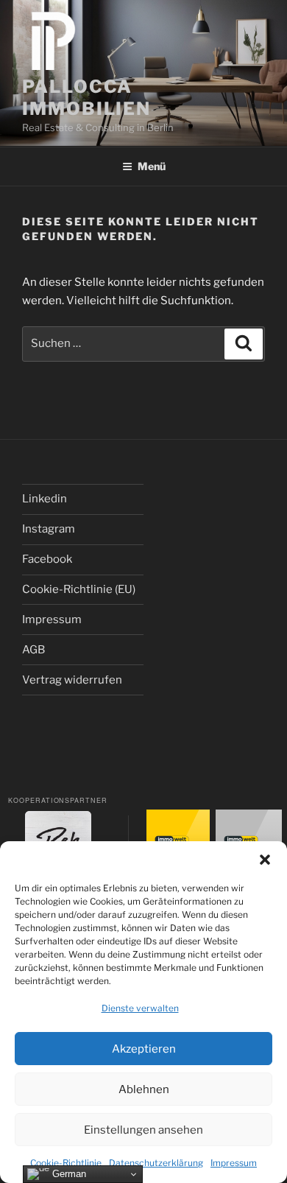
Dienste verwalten (140, 1008)
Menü (152, 166)
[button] (265, 859)
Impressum (233, 1162)
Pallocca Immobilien (86, 97)
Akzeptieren (144, 1049)
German (67, 1173)
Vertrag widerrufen (72, 680)
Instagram (48, 529)
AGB (33, 649)
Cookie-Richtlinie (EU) (78, 589)
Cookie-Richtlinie (66, 1162)
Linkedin (44, 498)
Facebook (47, 559)
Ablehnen (143, 1089)
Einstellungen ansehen (143, 1130)
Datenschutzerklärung (156, 1162)
